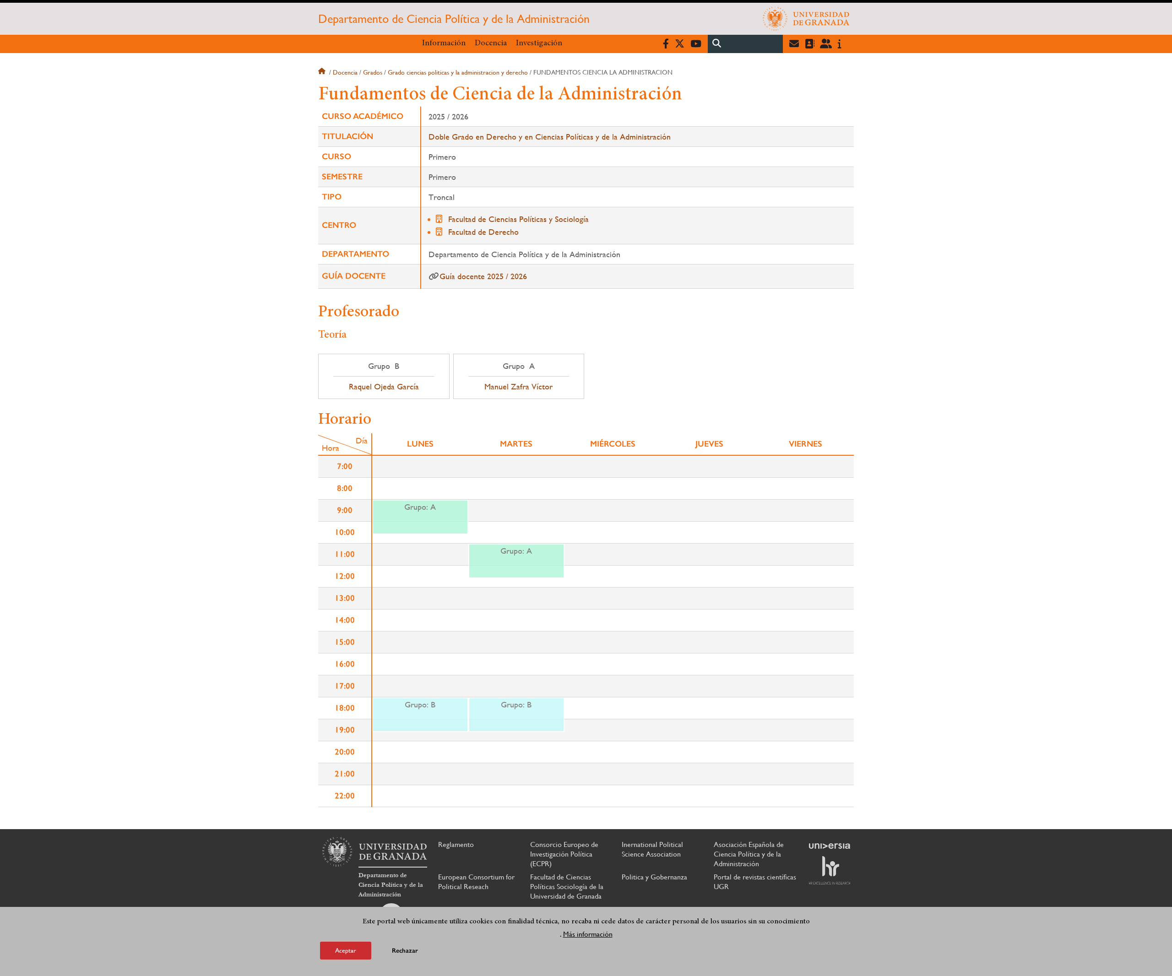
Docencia (491, 43)
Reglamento (456, 844)
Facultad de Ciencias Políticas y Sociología (518, 219)
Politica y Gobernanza (654, 877)
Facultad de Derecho (483, 232)
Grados (372, 72)
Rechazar (405, 950)
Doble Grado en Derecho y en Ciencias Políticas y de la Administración (550, 136)
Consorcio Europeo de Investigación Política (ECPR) (564, 854)
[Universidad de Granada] (806, 18)
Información (444, 43)
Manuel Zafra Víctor (518, 386)
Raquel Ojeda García (384, 386)
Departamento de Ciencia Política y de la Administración (454, 19)
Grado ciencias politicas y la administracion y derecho (458, 72)
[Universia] (829, 846)
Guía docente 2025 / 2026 (483, 276)
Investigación (539, 43)
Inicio (322, 72)
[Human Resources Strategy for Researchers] (829, 870)
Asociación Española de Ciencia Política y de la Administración (749, 854)
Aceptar (345, 950)
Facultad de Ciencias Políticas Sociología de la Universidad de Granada (566, 887)
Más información (588, 934)
